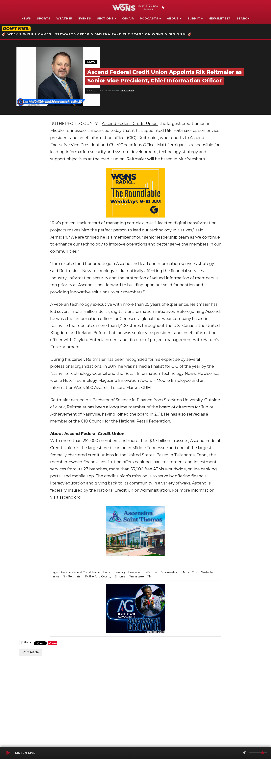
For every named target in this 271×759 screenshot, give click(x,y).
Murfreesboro (170, 572)
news (55, 576)
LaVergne (150, 572)
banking (119, 572)
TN (149, 576)
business (134, 572)
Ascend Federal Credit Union (130, 123)
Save (54, 643)
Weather (64, 18)
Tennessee (136, 576)
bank (106, 572)
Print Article (31, 652)
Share (27, 642)
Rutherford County (98, 576)
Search (243, 18)
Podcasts (149, 18)
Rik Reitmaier (72, 576)
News (26, 18)
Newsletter (220, 18)
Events (84, 18)
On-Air (128, 18)
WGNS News (127, 90)
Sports (43, 18)
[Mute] (245, 753)
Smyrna (120, 576)
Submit (193, 18)
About (173, 18)
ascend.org (70, 497)
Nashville (207, 572)
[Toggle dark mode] (163, 8)
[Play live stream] (8, 753)
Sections (105, 18)
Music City (190, 572)
